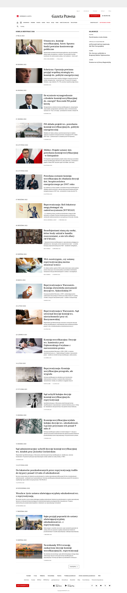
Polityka (91, 34)
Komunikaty (51, 575)
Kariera (59, 575)
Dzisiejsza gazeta (25, 16)
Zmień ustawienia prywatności (87, 575)
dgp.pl (78, 11)
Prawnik (91, 50)
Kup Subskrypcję (95, 15)
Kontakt (29, 575)
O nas (35, 575)
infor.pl (102, 11)
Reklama (42, 575)
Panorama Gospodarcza (97, 579)
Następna (73, 566)
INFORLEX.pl (46, 579)
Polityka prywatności (70, 575)
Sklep (109, 11)
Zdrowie (91, 59)
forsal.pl (95, 11)
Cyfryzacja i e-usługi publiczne (96, 41)
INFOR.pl (39, 579)
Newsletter (72, 579)
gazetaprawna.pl (55, 579)
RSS (99, 575)
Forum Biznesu (85, 579)
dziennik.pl (86, 11)
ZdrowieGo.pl (65, 579)
